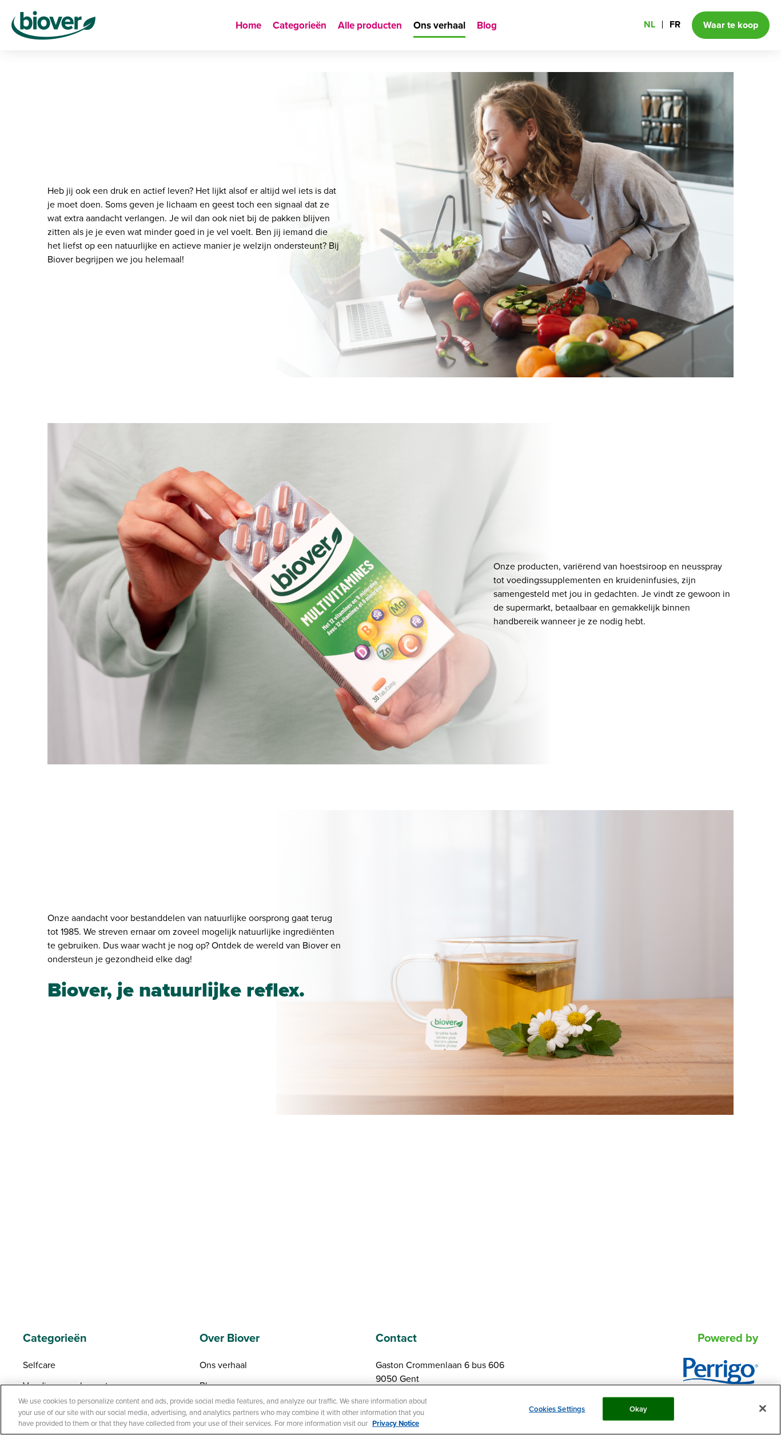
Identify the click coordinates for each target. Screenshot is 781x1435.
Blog (487, 25)
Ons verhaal (439, 25)
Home (248, 25)
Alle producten (370, 25)
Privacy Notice (395, 1423)
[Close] (762, 1408)
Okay (638, 1408)
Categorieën (299, 25)
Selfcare (39, 1364)
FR (675, 24)
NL (649, 24)
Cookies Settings (557, 1408)
